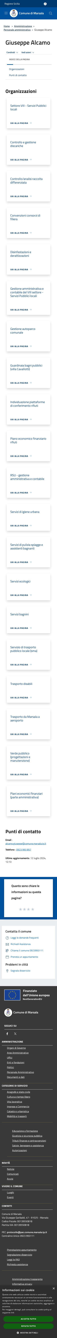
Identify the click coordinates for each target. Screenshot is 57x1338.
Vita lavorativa (14, 1101)
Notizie (10, 1169)
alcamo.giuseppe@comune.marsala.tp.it (25, 843)
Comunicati (13, 1174)
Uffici (9, 1057)
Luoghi (10, 1192)
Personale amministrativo (17, 30)
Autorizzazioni (19, 1150)
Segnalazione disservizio (19, 1254)
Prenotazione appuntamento (21, 1250)
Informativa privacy (22, 1284)
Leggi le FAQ (13, 1259)
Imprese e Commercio (18, 1106)
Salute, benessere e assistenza (28, 1145)
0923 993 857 (23, 849)
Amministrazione (23, 26)
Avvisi (10, 1179)
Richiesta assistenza (17, 1264)
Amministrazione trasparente (27, 1279)
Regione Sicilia (12, 3)
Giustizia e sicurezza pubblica (27, 1136)
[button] (28, 1333)
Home (7, 26)
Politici (10, 1067)
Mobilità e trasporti (17, 1116)
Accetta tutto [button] (28, 1319)
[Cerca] (50, 13)
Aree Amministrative (18, 1053)
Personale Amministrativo (20, 1072)
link (12, 1312)
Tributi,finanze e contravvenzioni (29, 1140)
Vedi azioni (26, 52)
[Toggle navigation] (6, 13)
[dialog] (28, 1311)
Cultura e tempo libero (18, 1097)
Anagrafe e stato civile (18, 1092)
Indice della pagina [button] (19, 59)
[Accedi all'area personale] (45, 3)
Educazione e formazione (25, 1131)
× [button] (53, 1288)
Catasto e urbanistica (18, 1111)
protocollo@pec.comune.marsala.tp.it (27, 1232)
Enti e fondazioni (15, 1062)
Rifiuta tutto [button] (28, 1326)
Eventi (10, 1197)
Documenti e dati (16, 1077)
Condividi (11, 52)
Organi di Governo (16, 1048)
